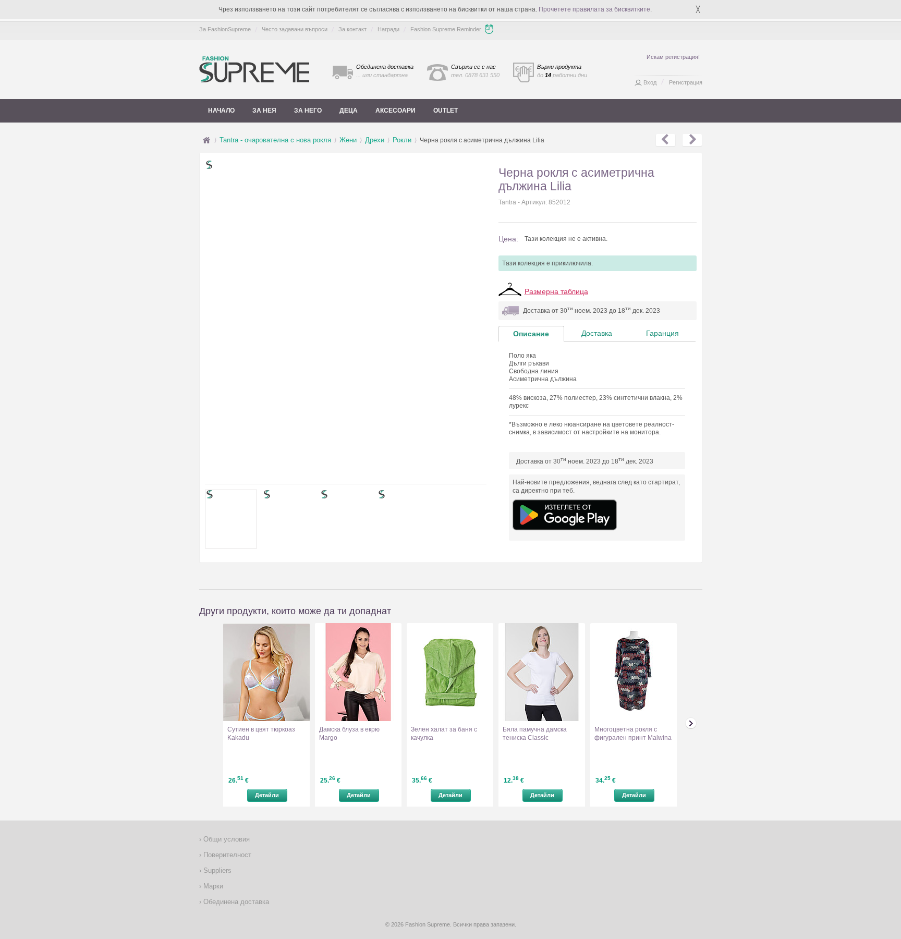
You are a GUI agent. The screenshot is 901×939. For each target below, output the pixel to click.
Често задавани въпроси (294, 29)
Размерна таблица (556, 291)
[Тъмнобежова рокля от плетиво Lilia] (692, 140)
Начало (221, 110)
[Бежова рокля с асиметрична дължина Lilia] (665, 140)
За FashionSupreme (225, 29)
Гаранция (662, 333)
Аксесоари (395, 110)
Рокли (402, 140)
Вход (649, 82)
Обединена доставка (235, 902)
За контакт (352, 29)
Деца (348, 110)
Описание (531, 334)
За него (308, 110)
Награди (388, 29)
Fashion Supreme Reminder (445, 29)
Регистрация (685, 82)
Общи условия (225, 839)
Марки (212, 886)
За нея (264, 110)
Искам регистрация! (673, 57)
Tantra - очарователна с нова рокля (275, 140)
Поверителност (226, 855)
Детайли (267, 795)
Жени (348, 140)
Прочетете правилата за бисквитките (594, 9)
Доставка (596, 333)
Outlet (445, 110)
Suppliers (216, 870)
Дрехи (374, 140)
